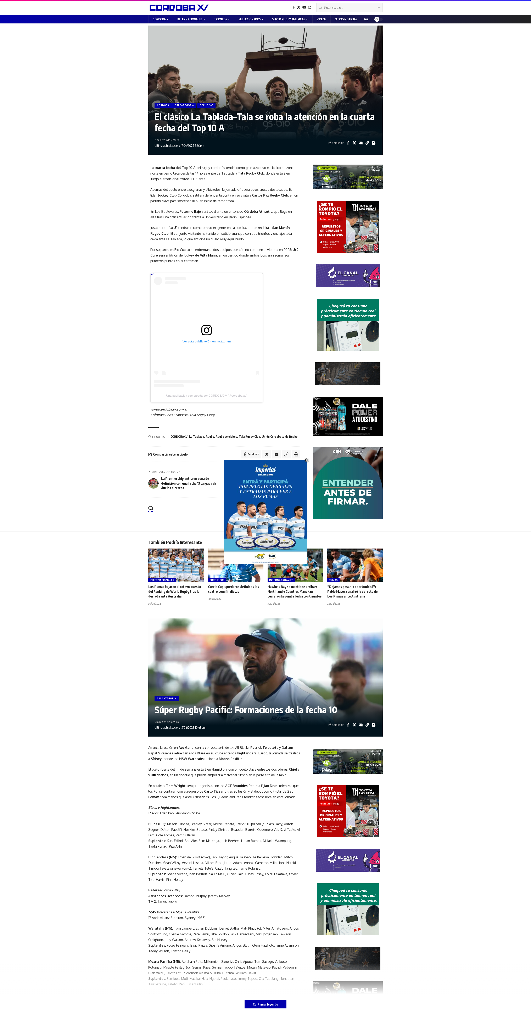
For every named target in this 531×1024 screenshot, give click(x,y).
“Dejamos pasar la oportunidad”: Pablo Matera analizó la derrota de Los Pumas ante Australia (352, 591)
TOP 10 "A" (206, 105)
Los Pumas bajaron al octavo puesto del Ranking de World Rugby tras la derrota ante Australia (174, 591)
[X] (298, 7)
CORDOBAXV (179, 436)
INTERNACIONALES (162, 580)
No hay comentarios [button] (280, 509)
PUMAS (333, 580)
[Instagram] (309, 7)
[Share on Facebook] (348, 143)
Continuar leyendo (265, 1004)
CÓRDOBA (163, 105)
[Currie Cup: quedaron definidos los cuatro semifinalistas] (236, 565)
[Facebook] (294, 7)
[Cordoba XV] (178, 7)
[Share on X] (354, 143)
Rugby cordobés (226, 436)
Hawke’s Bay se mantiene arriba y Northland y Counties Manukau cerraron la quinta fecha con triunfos (295, 591)
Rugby (210, 436)
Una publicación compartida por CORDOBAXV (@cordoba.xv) (206, 395)
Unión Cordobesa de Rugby (279, 436)
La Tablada (196, 436)
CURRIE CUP (217, 580)
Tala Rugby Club (249, 436)
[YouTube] (304, 7)
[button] (366, 19)
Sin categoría (184, 105)
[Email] (361, 143)
